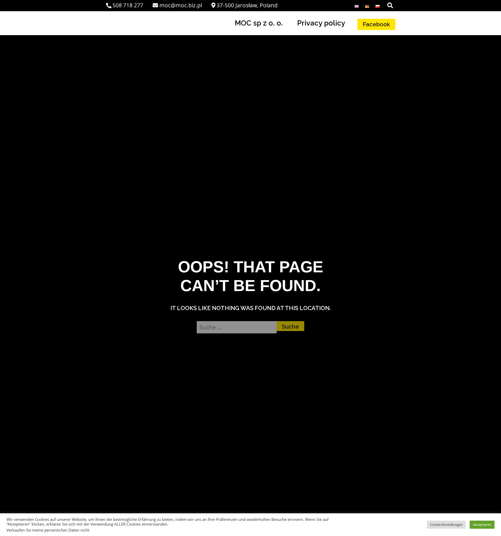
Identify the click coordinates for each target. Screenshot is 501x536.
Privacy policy (321, 23)
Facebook (376, 24)
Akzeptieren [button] (482, 524)
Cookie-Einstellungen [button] (446, 524)
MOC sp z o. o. (259, 23)
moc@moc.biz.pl (180, 5)
